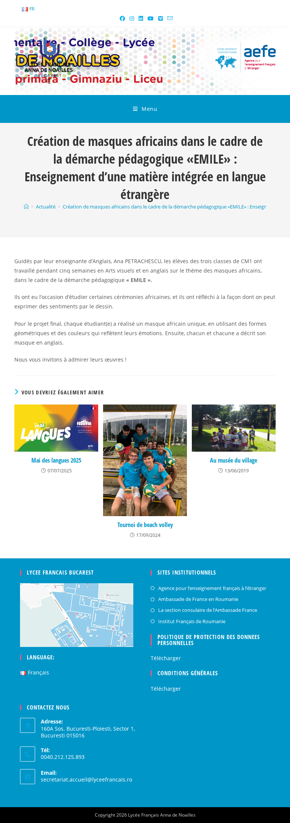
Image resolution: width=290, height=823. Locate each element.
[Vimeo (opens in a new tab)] (160, 18)
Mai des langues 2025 (56, 460)
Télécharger (166, 658)
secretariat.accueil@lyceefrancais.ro (86, 779)
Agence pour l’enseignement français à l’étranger (212, 588)
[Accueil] (26, 206)
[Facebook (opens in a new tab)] (122, 18)
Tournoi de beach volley (145, 525)
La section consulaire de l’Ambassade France (207, 610)
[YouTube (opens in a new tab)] (150, 18)
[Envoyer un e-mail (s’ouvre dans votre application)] (169, 18)
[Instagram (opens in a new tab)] (131, 18)
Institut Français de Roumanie (191, 621)
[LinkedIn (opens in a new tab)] (140, 18)
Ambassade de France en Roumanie (198, 599)
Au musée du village (233, 460)
